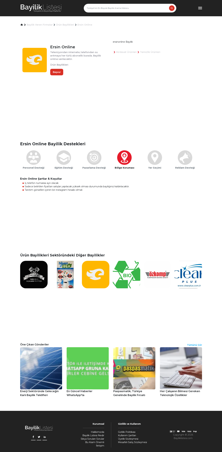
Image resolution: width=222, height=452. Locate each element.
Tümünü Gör (194, 344)
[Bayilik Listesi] (41, 8)
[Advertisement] (112, 115)
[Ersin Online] (95, 274)
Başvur (57, 71)
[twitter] (39, 437)
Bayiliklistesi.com (183, 438)
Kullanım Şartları (127, 435)
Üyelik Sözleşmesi (128, 438)
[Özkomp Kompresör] (157, 274)
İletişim (100, 445)
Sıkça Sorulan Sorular (92, 438)
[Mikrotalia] (126, 274)
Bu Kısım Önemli (94, 442)
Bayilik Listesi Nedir (93, 435)
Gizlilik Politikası (126, 432)
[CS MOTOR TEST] (34, 274)
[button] (21, 25)
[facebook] (33, 437)
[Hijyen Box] (64, 274)
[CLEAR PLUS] (188, 274)
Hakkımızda (97, 432)
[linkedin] (44, 437)
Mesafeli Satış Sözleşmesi (132, 442)
